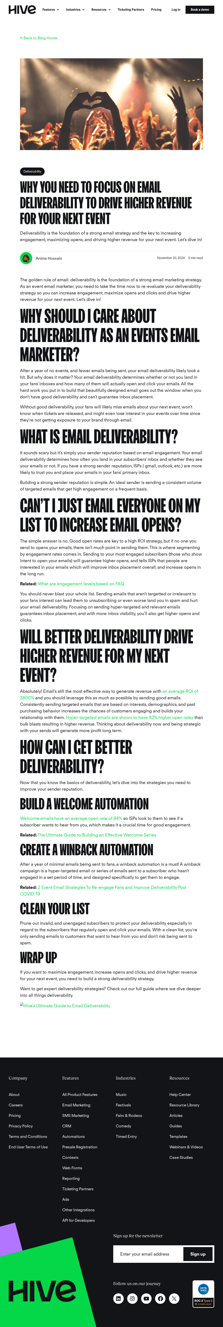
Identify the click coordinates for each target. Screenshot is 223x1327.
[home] (22, 9)
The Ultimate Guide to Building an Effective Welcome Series (97, 835)
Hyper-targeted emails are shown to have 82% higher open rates (129, 717)
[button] (51, 9)
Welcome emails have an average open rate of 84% (71, 818)
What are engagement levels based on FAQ (81, 583)
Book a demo (200, 9)
